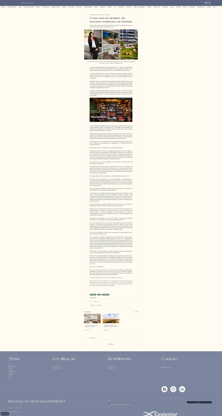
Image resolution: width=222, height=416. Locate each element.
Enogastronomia (56, 7)
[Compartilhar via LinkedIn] (95, 301)
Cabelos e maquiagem (139, 7)
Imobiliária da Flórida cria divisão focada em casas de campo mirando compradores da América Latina (111, 326)
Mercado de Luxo (12, 7)
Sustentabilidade (88, 7)
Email (110, 399)
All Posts (3, 7)
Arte (115, 7)
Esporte (185, 7)
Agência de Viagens (12, 365)
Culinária (149, 7)
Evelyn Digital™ (14, 410)
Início (10, 363)
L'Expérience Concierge (27, 3)
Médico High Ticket (12, 370)
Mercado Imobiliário (105, 294)
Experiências (46, 7)
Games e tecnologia (28, 7)
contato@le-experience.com (166, 366)
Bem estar (79, 7)
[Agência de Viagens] (44, 365)
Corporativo (11, 372)
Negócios (38, 7)
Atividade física (201, 7)
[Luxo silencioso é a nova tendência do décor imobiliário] (92, 318)
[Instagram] (173, 388)
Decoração (192, 7)
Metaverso (121, 7)
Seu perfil (10, 377)
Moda (19, 7)
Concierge (11, 366)
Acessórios (129, 7)
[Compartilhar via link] (98, 301)
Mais (214, 7)
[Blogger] (164, 388)
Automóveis (71, 7)
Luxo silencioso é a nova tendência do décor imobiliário (91, 326)
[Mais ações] (131, 14)
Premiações (165, 7)
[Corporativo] (44, 372)
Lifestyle (64, 7)
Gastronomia (157, 7)
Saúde (172, 7)
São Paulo (178, 7)
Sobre (10, 375)
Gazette (10, 368)
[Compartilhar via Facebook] (90, 301)
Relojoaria (102, 7)
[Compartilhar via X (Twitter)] (93, 301)
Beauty (96, 7)
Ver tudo (136, 311)
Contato (10, 373)
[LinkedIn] (182, 388)
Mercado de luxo (93, 294)
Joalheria (110, 7)
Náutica (209, 7)
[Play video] (111, 110)
